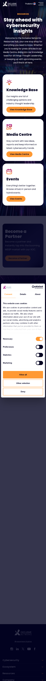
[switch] (39, 347)
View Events (16, 198)
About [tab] (38, 294)
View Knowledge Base (21, 109)
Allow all (23, 375)
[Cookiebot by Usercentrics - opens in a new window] (32, 287)
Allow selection (23, 383)
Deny (23, 391)
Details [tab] (23, 294)
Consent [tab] (8, 294)
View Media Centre (19, 154)
